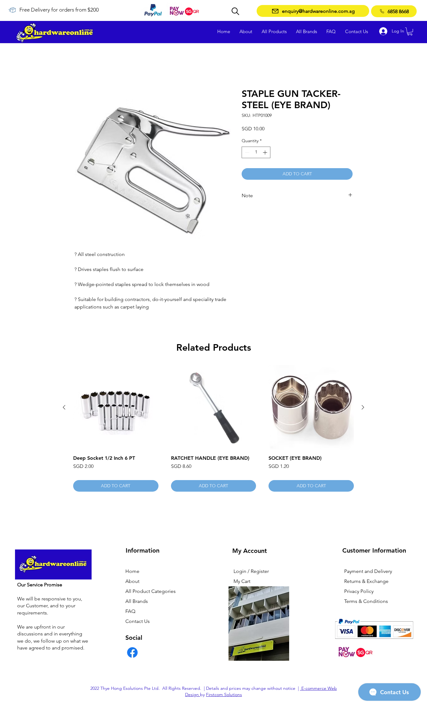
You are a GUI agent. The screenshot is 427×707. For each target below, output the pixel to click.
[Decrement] (246, 152)
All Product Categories (150, 592)
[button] (409, 31)
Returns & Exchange (366, 582)
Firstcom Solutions (224, 695)
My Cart (242, 582)
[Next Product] (363, 408)
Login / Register (251, 572)
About (132, 582)
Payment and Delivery (368, 572)
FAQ (130, 612)
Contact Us (137, 622)
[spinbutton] (256, 152)
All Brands (136, 602)
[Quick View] (115, 408)
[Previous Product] (64, 408)
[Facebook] (132, 653)
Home (81, 66)
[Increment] (265, 152)
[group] (213, 429)
